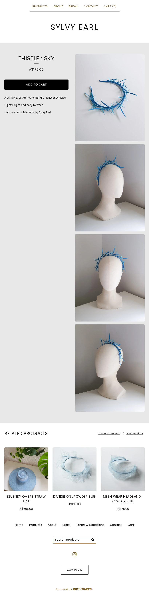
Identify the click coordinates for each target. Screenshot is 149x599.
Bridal (73, 6)
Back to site (74, 569)
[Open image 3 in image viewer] (110, 278)
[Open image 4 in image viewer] (110, 368)
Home (19, 525)
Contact (91, 6)
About (58, 6)
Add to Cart (36, 84)
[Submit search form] (92, 539)
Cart (131, 525)
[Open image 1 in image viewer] (110, 98)
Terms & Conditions (90, 525)
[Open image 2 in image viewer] (110, 187)
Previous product (109, 433)
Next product (134, 433)
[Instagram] (74, 554)
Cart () (110, 6)
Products (40, 6)
